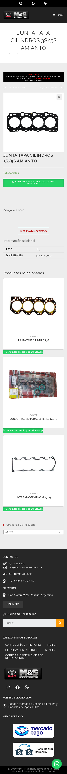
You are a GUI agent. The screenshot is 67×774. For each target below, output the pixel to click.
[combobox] (33, 532)
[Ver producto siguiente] (61, 87)
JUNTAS (20, 210)
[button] (59, 97)
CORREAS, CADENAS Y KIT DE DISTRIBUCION (24, 656)
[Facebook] (17, 687)
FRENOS (49, 650)
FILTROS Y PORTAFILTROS (21, 650)
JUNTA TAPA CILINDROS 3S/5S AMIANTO (40, 53)
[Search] (60, 623)
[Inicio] (6, 53)
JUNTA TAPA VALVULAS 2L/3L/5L (33, 497)
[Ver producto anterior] (5, 87)
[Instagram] (8, 687)
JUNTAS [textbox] (32, 532)
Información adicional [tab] (33, 231)
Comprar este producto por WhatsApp (35, 183)
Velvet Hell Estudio (43, 771)
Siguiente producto (49, 87)
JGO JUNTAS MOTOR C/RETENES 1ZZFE (33, 419)
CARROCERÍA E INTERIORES (23, 644)
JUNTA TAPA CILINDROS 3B (33, 340)
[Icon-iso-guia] (27, 687)
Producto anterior (17, 87)
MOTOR (52, 644)
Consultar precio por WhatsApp (24, 352)
